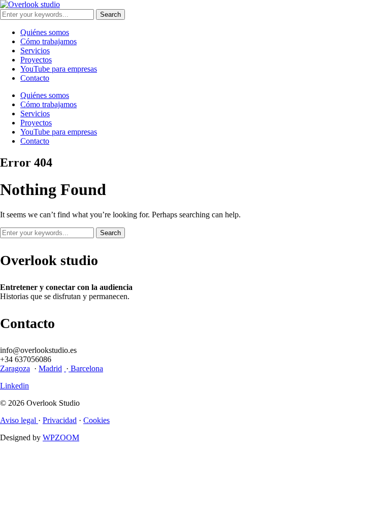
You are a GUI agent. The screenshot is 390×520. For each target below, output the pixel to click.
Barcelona (86, 368)
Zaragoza (15, 368)
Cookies (96, 420)
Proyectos (36, 59)
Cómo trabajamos (48, 41)
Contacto (34, 78)
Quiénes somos (44, 32)
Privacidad (60, 420)
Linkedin (14, 385)
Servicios (35, 50)
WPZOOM (61, 437)
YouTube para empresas (58, 68)
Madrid (50, 368)
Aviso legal (19, 420)
